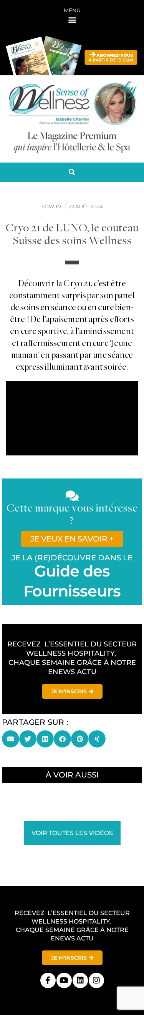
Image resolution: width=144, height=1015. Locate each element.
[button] (72, 19)
